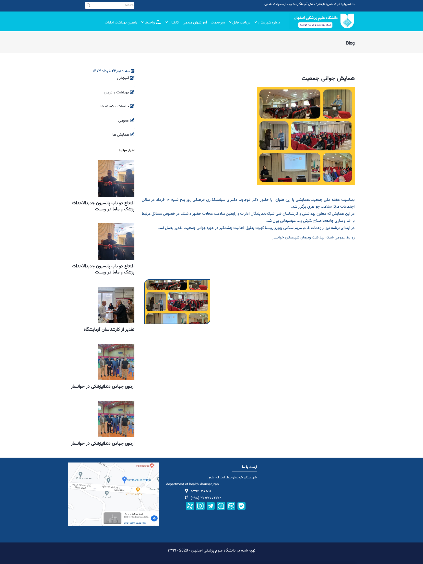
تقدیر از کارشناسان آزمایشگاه (109, 329)
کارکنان (321, 4)
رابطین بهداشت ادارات (121, 22)
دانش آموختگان (305, 4)
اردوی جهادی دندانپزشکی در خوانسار (102, 386)
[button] (177, 283)
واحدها (149, 22)
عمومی (123, 121)
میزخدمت (218, 22)
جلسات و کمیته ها (114, 106)
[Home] (322, 21)
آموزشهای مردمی (195, 22)
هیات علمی (333, 4)
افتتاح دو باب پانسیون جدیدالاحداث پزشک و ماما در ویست (103, 206)
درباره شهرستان (268, 22)
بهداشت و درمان (116, 93)
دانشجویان (348, 4)
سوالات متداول (273, 4)
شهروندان (289, 4)
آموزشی (123, 78)
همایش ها (120, 135)
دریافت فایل (240, 22)
